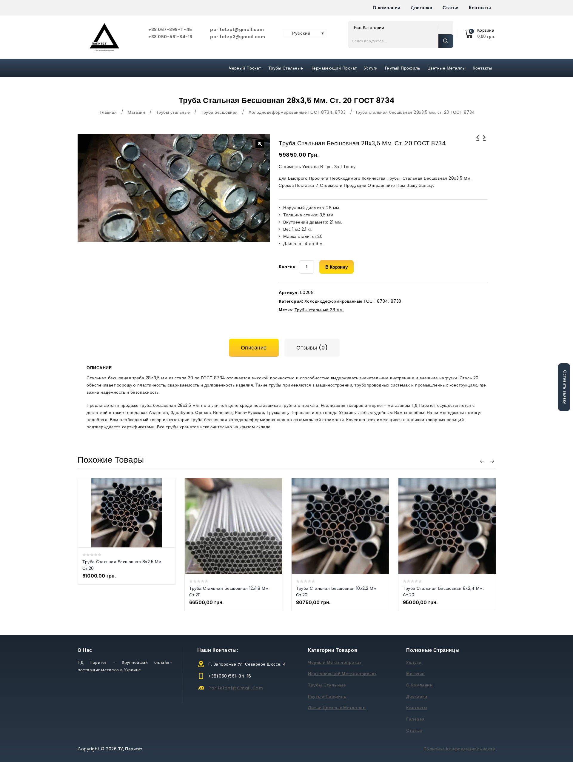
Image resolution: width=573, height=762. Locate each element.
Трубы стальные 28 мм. (319, 310)
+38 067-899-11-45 (170, 30)
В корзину (336, 267)
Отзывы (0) (312, 347)
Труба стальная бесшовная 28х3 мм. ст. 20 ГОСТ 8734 (484, 144)
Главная (108, 112)
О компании (387, 7)
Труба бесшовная (219, 112)
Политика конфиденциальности (459, 749)
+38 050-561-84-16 (170, 37)
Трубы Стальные (285, 68)
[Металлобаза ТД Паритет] (104, 37)
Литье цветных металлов (337, 708)
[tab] (256, 348)
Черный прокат (245, 68)
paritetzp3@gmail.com (237, 37)
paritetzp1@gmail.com (237, 30)
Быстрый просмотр (120, 512)
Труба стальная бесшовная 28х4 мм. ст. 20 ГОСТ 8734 (478, 144)
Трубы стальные (173, 112)
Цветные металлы (446, 68)
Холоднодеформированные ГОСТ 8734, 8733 (297, 112)
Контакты (480, 7)
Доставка (421, 7)
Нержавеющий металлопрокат (342, 674)
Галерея (415, 719)
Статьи (451, 7)
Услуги (371, 68)
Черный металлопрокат (334, 662)
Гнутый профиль (402, 68)
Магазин (136, 112)
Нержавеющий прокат (333, 68)
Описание (254, 347)
